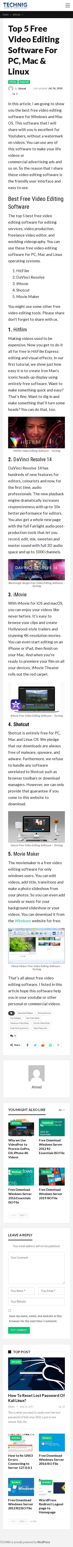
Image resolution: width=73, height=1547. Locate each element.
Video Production (40, 1028)
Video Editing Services (19, 1028)
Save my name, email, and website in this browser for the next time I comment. (35, 1318)
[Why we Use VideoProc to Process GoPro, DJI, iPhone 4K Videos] (21, 1127)
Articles (12, 82)
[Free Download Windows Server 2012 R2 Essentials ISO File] (52, 1127)
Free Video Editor (33, 1018)
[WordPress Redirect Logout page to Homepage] (52, 1487)
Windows (23, 920)
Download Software (25, 1013)
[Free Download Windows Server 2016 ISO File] (52, 1443)
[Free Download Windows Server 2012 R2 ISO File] (21, 1487)
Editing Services (44, 1013)
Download (24, 82)
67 (63, 1406)
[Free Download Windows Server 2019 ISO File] (52, 1177)
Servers (46, 1172)
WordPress (43, 1542)
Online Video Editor (41, 1023)
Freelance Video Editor (19, 1023)
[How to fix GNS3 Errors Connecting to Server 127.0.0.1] (21, 1443)
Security (16, 1361)
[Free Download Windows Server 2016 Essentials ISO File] (21, 1177)
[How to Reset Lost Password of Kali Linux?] (36, 1373)
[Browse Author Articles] (36, 1073)
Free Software (15, 1018)
